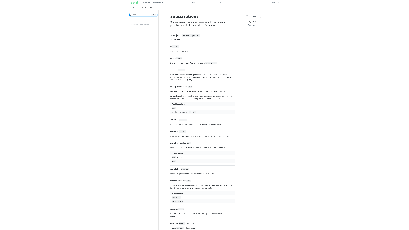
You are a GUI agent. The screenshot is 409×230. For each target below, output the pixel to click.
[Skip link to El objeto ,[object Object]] (169, 35)
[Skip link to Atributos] (169, 39)
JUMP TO (143, 15)
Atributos (251, 25)
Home (273, 3)
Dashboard (147, 3)
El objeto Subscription (254, 22)
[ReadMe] (144, 25)
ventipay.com (158, 3)
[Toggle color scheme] (278, 2)
